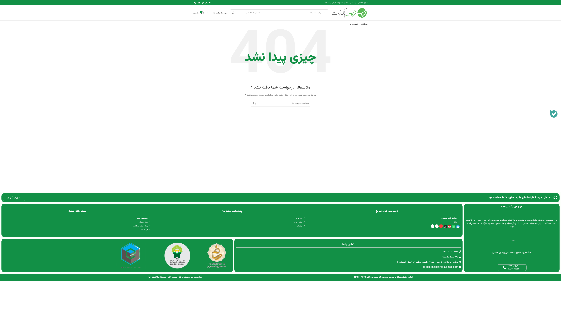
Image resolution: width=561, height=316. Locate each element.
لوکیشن (299, 226)
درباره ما (299, 218)
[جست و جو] (233, 13)
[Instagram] (445, 226)
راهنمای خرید (142, 218)
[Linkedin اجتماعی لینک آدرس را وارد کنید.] (199, 3)
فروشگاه (144, 230)
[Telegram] (458, 226)
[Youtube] (449, 226)
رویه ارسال (144, 222)
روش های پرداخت (140, 226)
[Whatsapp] (453, 226)
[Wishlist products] (208, 13)
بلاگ (455, 222)
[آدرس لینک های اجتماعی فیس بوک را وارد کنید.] (209, 3)
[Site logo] (349, 13)
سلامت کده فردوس (449, 218)
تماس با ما (298, 222)
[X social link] (206, 3)
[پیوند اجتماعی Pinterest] (203, 3)
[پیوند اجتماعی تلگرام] (195, 3)
